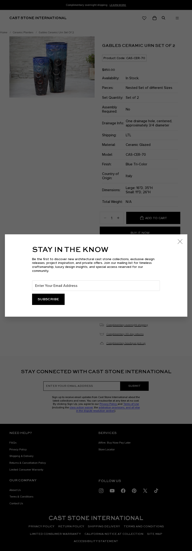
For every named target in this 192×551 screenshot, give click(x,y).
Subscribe (48, 299)
